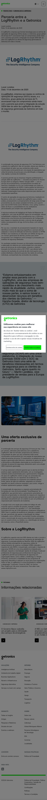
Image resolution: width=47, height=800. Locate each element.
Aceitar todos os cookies (32, 347)
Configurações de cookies (14, 347)
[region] (23, 334)
